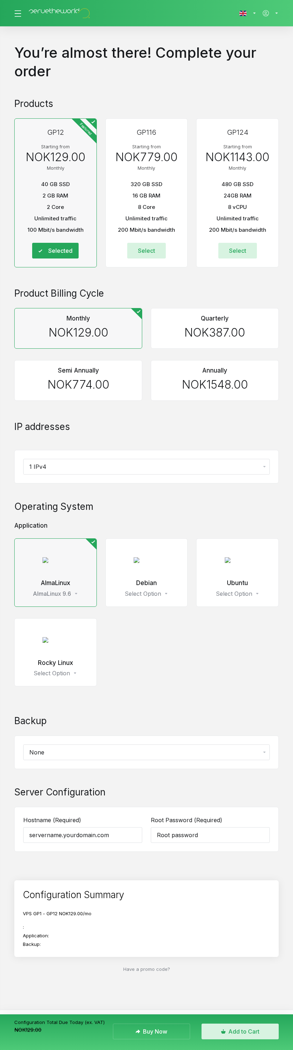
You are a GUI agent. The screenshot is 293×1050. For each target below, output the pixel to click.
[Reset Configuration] (267, 895)
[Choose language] (248, 13)
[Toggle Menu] (17, 13)
